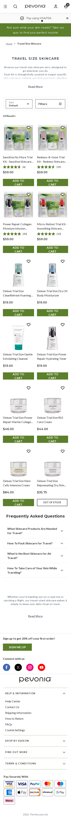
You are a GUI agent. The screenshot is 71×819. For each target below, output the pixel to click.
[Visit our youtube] (41, 667)
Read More (35, 86)
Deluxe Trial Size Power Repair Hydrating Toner (51, 356)
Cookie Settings (15, 730)
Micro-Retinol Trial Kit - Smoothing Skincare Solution (52, 226)
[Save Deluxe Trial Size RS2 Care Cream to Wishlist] (63, 388)
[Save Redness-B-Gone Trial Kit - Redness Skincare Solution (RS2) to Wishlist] (63, 127)
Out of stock (52, 502)
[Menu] (5, 6)
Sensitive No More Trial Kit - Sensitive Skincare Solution (18, 159)
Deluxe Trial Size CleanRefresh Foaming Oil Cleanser (17, 293)
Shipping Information (18, 712)
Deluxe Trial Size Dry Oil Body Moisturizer (52, 293)
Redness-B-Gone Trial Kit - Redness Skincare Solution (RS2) (51, 159)
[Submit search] (15, 6)
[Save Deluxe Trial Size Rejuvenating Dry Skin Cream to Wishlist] (63, 451)
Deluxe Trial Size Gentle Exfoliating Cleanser (18, 356)
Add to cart (18, 182)
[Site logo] (35, 6)
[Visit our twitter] (18, 667)
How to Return (14, 718)
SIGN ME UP (17, 647)
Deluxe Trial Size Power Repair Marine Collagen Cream (17, 420)
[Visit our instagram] (29, 667)
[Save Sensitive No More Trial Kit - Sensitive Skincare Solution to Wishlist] (29, 127)
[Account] (56, 6)
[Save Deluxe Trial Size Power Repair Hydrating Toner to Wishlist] (63, 325)
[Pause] (67, 18)
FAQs (8, 724)
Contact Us (12, 707)
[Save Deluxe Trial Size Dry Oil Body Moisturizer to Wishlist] (63, 261)
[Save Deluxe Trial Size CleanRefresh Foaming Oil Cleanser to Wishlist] (29, 261)
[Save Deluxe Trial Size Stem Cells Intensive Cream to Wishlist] (29, 451)
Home (9, 43)
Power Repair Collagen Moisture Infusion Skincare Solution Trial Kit (17, 226)
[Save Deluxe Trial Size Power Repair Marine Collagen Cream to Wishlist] (29, 388)
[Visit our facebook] (6, 667)
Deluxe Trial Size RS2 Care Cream (50, 420)
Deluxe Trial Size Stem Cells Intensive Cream (17, 483)
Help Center (12, 701)
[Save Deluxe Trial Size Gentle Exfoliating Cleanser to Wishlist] (29, 325)
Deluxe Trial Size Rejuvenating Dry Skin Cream (50, 483)
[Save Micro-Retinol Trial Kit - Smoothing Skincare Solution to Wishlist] (63, 194)
